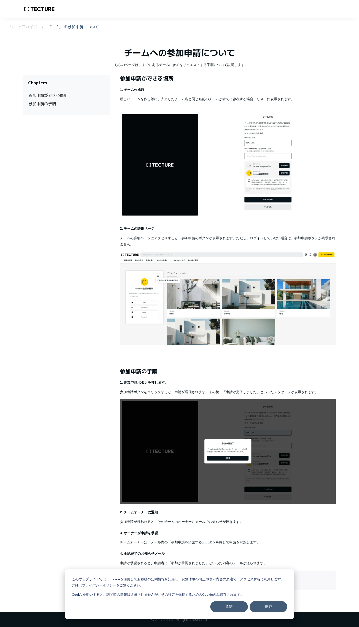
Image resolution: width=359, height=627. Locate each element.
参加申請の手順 (42, 104)
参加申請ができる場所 (48, 95)
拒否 (268, 607)
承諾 (229, 607)
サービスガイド (24, 27)
